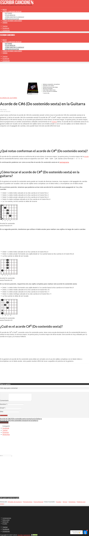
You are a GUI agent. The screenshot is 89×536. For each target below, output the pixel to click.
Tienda (4, 23)
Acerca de (5, 522)
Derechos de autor (12, 19)
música (54, 122)
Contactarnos (6, 518)
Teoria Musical (38, 502)
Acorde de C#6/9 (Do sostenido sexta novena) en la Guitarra (21, 419)
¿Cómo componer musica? (11, 42)
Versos (65, 502)
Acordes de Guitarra (8, 98)
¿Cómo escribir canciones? (12, 21)
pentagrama (64, 162)
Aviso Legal (6, 520)
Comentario (4, 400)
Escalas (58, 502)
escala (86, 156)
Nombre (3, 404)
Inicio (4, 40)
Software (8, 13)
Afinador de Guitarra (15, 502)
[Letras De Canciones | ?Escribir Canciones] (17, 4)
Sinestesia (72, 502)
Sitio (1, 411)
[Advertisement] (22, 9)
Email (2, 408)
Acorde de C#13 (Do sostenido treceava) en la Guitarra (19, 420)
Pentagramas (27, 502)
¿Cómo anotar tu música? (14, 17)
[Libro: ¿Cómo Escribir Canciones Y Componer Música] (44, 94)
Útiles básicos (10, 15)
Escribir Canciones (24, 535)
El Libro (4, 524)
